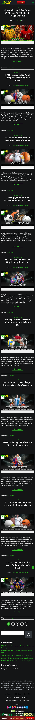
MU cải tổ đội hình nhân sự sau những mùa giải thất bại (17, 658)
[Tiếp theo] (26, 624)
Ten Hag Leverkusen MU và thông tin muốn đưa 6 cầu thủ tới (17, 322)
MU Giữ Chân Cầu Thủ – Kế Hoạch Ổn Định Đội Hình (16, 661)
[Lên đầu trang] (33, 567)
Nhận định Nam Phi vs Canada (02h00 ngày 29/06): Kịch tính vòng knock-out (17, 13)
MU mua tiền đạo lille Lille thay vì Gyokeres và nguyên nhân (17, 565)
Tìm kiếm (3, 629)
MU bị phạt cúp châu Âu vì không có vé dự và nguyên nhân (17, 78)
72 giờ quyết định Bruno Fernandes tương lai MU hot (16, 655)
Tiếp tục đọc (17, 61)
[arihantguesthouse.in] (8, 2)
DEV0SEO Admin (24, 85)
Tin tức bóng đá (17, 7)
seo (24, 20)
